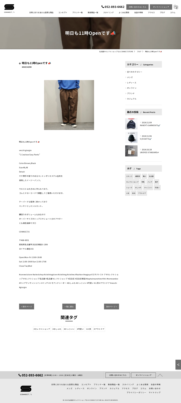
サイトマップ (155, 392)
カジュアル (131, 98)
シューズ (129, 187)
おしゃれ (138, 187)
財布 (133, 193)
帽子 (156, 182)
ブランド (131, 93)
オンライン (132, 88)
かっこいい (148, 187)
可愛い (157, 187)
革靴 (143, 182)
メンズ (130, 77)
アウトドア (142, 193)
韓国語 (137, 176)
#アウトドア (99, 329)
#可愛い (80, 329)
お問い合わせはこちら (137, 7)
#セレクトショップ (42, 329)
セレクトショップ (132, 182)
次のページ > (111, 306)
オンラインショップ (161, 7)
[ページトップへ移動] (160, 375)
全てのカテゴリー (134, 71)
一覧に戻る (69, 306)
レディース (131, 82)
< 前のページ (26, 306)
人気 (127, 193)
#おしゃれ (57, 329)
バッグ (150, 182)
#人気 (88, 329)
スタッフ (129, 176)
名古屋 (151, 176)
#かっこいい (69, 329)
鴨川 (144, 176)
